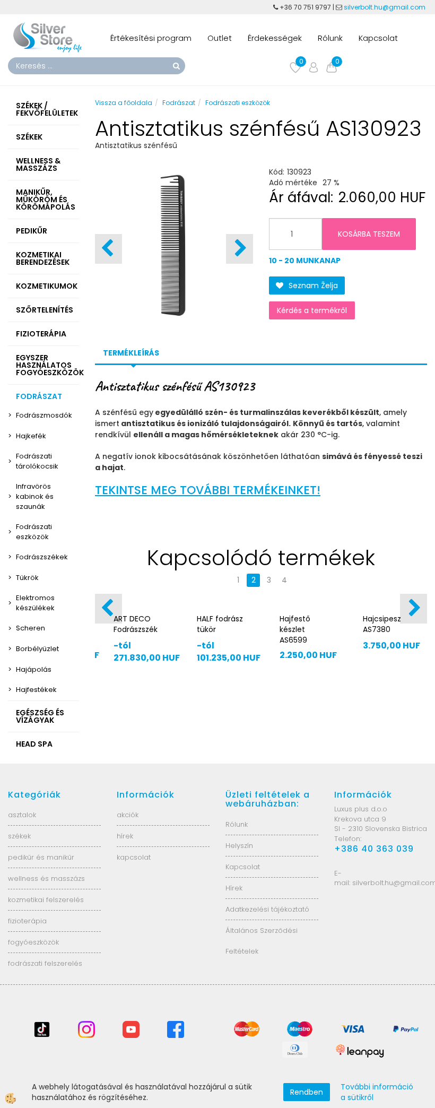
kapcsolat (134, 857)
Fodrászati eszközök (34, 532)
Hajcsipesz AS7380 (382, 624)
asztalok (22, 815)
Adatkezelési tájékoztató (267, 909)
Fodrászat (178, 102)
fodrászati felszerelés (45, 963)
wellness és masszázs (46, 878)
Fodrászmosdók (44, 415)
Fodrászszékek (42, 557)
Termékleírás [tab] (131, 353)
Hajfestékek (36, 690)
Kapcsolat (378, 38)
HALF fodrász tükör (220, 624)
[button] (239, 249)
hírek (125, 836)
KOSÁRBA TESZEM (369, 234)
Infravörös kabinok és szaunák (35, 496)
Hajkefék (31, 436)
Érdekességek (275, 38)
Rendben (306, 1092)
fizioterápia (27, 921)
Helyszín (239, 846)
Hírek (233, 888)
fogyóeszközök (33, 942)
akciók (127, 815)
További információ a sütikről (377, 1092)
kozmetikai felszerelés (46, 900)
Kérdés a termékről (312, 310)
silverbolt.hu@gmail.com (385, 7)
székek (19, 836)
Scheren (30, 628)
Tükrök (27, 578)
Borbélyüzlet (37, 649)
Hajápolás (33, 669)
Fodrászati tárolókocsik (37, 461)
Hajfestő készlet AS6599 (295, 629)
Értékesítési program (151, 38)
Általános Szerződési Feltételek (261, 940)
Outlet (219, 38)
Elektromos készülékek (35, 603)
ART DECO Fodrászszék (136, 624)
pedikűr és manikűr (41, 857)
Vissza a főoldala (123, 102)
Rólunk (330, 38)
